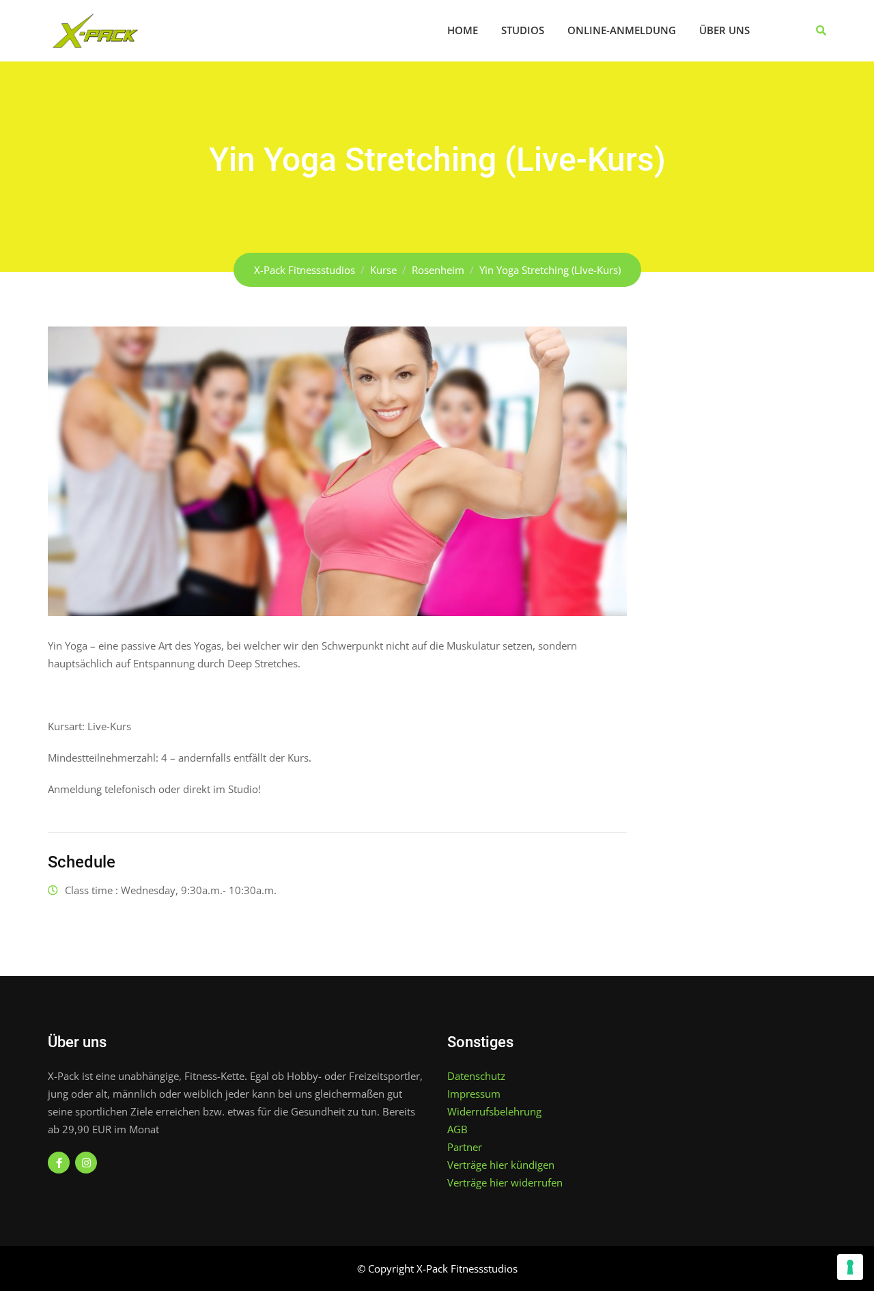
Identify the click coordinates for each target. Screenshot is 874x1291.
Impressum (474, 1093)
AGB (457, 1129)
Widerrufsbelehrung (494, 1111)
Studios (522, 30)
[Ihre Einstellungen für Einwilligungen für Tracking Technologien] (850, 1267)
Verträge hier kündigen (500, 1164)
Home (462, 30)
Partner (464, 1147)
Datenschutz (476, 1076)
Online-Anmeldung (621, 30)
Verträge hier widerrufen (505, 1182)
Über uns (724, 30)
